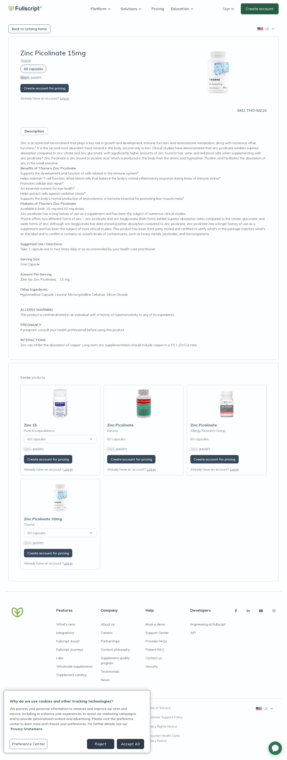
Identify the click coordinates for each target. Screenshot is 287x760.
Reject (100, 743)
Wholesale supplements (74, 666)
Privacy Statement (26, 729)
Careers (107, 633)
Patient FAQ (155, 649)
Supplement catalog (71, 675)
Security (152, 666)
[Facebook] (236, 610)
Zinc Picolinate (120, 425)
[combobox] (266, 29)
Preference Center (28, 743)
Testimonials (110, 671)
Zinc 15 (30, 425)
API (193, 633)
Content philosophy (115, 649)
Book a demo (155, 624)
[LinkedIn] (248, 610)
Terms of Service (158, 708)
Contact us (154, 658)
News (105, 680)
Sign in (228, 8)
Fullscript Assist (68, 641)
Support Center (157, 633)
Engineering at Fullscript (208, 624)
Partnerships (110, 641)
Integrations (65, 633)
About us (108, 624)
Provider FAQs (156, 641)
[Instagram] (274, 610)
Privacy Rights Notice (161, 726)
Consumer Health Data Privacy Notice (163, 738)
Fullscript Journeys (69, 649)
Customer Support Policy (164, 717)
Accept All (130, 743)
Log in (64, 98)
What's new (65, 624)
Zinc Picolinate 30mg (43, 518)
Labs (59, 658)
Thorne (25, 60)
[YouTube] (261, 610)
